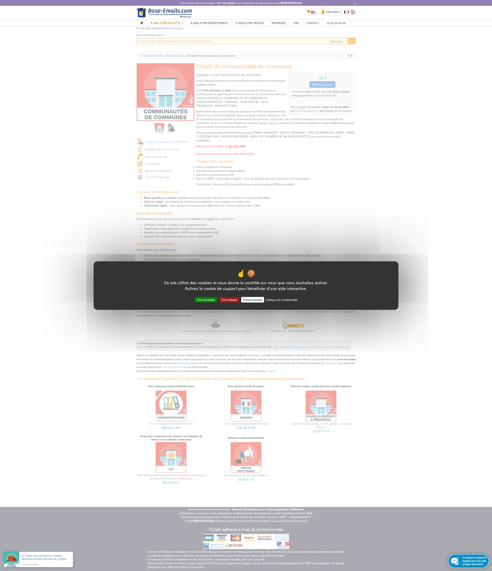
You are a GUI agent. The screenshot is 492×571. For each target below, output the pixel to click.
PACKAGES (279, 23)
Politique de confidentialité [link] (282, 300)
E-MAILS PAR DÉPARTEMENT (209, 23)
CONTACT (313, 23)
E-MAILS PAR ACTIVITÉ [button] (166, 23)
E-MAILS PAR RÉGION (250, 23)
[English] (353, 11)
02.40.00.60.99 (336, 23)
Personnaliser (252, 299)
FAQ (296, 23)
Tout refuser (229, 299)
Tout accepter (206, 299)
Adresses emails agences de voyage (44, 559)
